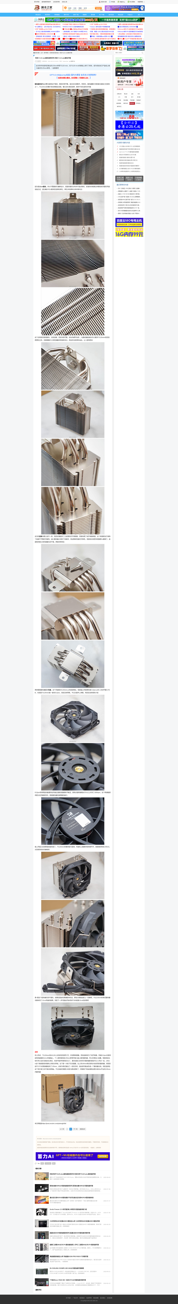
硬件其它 (119, 106)
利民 (42, 1163)
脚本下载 (76, 14)
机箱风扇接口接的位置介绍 (127, 157)
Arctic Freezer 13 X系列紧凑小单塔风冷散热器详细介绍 (68, 1209)
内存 (139, 94)
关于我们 (68, 1298)
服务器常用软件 (46, 2)
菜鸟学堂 (36, 2)
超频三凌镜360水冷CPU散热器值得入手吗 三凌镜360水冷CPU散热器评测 (74, 1244)
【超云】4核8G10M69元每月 (71, 36)
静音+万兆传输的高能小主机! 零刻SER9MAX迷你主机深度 (135, 213)
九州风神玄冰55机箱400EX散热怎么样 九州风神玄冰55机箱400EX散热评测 (75, 1221)
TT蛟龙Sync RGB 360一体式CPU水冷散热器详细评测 (68, 1280)
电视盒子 (138, 100)
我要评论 (72, 61)
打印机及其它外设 (138, 103)
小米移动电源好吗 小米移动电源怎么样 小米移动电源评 (135, 171)
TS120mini (48, 1163)
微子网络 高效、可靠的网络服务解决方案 (102, 34)
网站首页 (38, 14)
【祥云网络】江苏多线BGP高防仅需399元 (130, 34)
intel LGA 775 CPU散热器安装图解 (129, 152)
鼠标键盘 (125, 100)
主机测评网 (56, 2)
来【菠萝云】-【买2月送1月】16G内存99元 (48, 26)
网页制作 (47, 14)
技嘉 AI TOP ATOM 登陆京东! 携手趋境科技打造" (132, 194)
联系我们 (82, 1298)
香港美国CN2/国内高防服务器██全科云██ (47, 39)
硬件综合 (125, 103)
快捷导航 (140, 2)
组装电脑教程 (119, 103)
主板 (132, 94)
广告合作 (75, 1298)
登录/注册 (104, 2)
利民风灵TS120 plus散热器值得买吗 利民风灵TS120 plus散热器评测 (73, 1174)
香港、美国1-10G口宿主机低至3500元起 (102, 31)
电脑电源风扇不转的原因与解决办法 (129, 149)
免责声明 (89, 1298)
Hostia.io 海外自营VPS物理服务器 (100, 26)
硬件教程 (46, 53)
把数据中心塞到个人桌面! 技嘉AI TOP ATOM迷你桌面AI (134, 191)
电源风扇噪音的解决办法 (126, 163)
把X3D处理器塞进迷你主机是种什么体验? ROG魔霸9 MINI (135, 210)
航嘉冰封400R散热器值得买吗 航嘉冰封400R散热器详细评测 (70, 1233)
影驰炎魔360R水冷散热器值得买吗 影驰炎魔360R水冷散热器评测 (71, 1186)
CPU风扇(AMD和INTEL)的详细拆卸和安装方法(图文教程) (136, 146)
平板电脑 (132, 100)
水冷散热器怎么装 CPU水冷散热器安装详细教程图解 (134, 168)
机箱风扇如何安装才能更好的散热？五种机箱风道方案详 (135, 166)
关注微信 (132, 2)
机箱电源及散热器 (54, 53)
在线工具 (64, 2)
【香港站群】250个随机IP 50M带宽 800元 (75, 31)
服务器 (93, 14)
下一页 (75, 1129)
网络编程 (57, 14)
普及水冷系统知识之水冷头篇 (127, 154)
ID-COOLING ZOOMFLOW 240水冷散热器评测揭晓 (67, 1268)
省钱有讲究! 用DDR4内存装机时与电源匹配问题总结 (133, 205)
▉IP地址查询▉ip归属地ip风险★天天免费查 (75, 29)
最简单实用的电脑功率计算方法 (128, 160)
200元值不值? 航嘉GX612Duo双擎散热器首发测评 (132, 197)
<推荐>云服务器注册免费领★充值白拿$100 (47, 24)
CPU (119, 97)
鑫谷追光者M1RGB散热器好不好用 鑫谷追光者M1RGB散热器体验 (72, 1197)
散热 (54, 1163)
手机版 (113, 2)
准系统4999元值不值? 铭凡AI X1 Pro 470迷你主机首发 (133, 199)
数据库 (85, 14)
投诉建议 (102, 1298)
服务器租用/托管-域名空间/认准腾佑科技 (129, 36)
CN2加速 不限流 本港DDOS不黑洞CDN (74, 24)
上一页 (62, 1129)
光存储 (119, 100)
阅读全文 (82, 1129)
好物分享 (119, 94)
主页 (42, 53)
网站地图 (95, 1298)
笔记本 (125, 94)
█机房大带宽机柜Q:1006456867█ (128, 26)
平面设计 (130, 14)
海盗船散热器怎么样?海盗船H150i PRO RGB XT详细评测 (69, 1256)
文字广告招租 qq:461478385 (98, 24)
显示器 (138, 97)
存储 (126, 97)
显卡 (132, 97)
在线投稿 (109, 1298)
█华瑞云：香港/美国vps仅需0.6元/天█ (101, 36)
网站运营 (120, 14)
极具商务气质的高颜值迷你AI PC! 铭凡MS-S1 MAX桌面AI (134, 208)
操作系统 (111, 14)
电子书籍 (101, 14)
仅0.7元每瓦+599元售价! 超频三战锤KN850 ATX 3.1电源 (134, 188)
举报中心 (122, 2)
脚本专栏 (66, 14)
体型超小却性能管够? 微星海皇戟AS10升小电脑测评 (133, 202)
